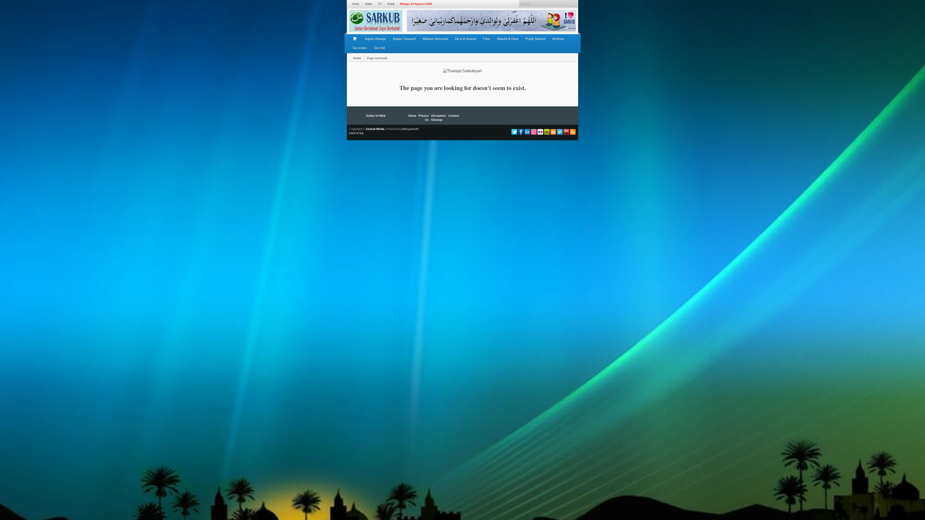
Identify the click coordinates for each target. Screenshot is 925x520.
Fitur (486, 39)
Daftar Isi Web (375, 115)
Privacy (423, 115)
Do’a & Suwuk (465, 39)
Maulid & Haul (507, 39)
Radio (368, 3)
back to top (356, 133)
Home (355, 3)
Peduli (390, 3)
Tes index (359, 48)
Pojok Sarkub (535, 39)
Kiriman (558, 39)
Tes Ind (379, 48)
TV (379, 3)
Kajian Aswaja (375, 39)
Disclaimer (438, 115)
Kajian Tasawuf (404, 39)
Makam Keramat (435, 39)
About (412, 115)
